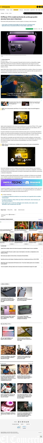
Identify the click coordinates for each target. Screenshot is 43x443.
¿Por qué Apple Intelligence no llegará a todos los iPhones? (7, 338)
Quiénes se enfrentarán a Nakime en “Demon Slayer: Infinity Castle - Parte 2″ (8, 414)
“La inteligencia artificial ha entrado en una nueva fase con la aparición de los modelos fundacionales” (21, 197)
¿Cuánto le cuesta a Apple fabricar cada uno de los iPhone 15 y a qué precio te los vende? (24, 357)
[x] (20, 421)
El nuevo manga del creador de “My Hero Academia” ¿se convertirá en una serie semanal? (8, 395)
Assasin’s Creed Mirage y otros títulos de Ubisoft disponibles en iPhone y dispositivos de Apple (8, 357)
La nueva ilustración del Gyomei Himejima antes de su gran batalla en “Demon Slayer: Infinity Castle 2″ (24, 377)
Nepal (39, 9)
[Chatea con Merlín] (37, 7)
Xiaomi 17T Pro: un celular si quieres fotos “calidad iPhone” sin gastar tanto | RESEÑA (8, 317)
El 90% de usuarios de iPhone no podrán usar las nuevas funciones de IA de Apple (24, 339)
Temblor (11, 9)
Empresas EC (16, 9)
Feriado (8, 9)
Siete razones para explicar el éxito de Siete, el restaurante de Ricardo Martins (14, 255)
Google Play (28, 424)
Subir (39, 432)
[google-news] (28, 421)
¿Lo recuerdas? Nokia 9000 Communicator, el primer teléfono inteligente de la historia (24, 317)
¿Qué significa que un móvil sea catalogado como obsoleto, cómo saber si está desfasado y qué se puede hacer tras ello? (20, 203)
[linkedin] (26, 421)
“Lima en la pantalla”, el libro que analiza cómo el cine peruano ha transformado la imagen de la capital (19, 266)
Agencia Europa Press (6, 59)
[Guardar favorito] (39, 29)
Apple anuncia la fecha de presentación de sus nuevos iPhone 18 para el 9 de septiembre (24, 299)
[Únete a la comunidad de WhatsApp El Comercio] (29, 29)
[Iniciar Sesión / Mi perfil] (42, 7)
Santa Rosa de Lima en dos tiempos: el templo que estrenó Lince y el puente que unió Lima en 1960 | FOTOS (20, 259)
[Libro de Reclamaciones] (24, 427)
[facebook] (18, 421)
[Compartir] (41, 29)
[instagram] (22, 421)
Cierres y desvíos (26, 9)
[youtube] (24, 421)
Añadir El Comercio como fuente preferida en (32, 13)
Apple (15, 209)
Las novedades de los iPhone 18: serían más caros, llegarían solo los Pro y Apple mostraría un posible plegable (7, 300)
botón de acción (21, 209)
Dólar (36, 9)
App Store (22, 424)
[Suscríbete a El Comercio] (39, 7)
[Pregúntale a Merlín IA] (41, 436)
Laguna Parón (32, 9)
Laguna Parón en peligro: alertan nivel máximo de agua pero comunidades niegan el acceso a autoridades (19, 248)
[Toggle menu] (1, 7)
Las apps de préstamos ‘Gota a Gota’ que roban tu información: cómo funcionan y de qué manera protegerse (21, 200)
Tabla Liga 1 (21, 9)
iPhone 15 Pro (10, 209)
